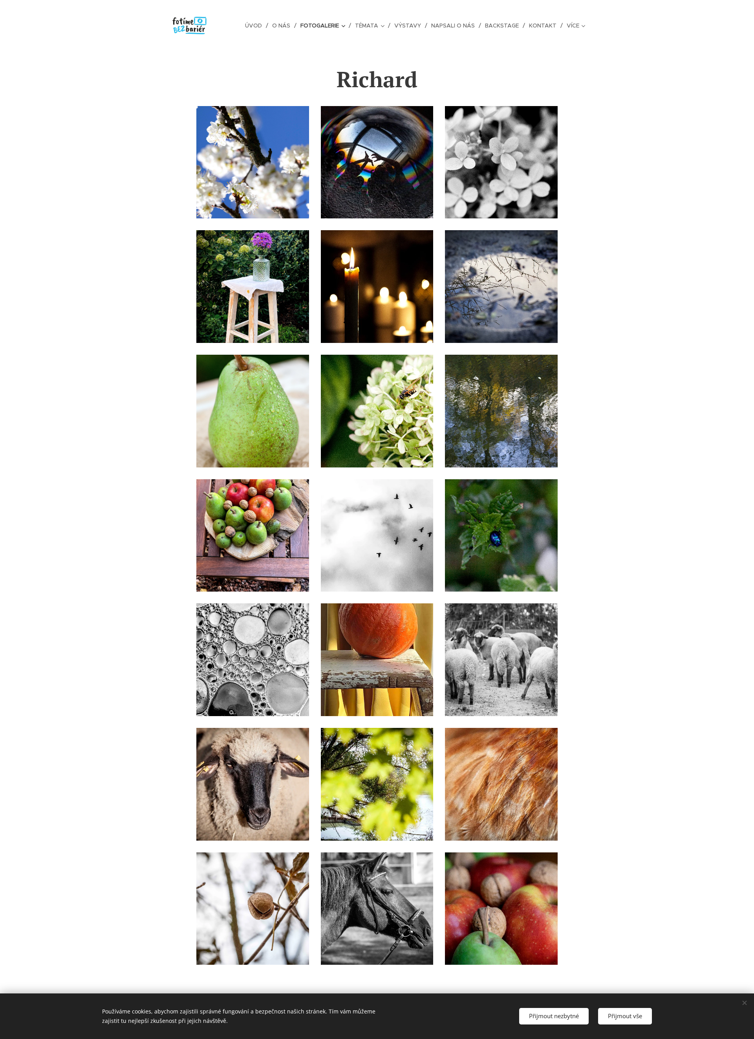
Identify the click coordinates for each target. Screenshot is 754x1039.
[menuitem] (255, 25)
